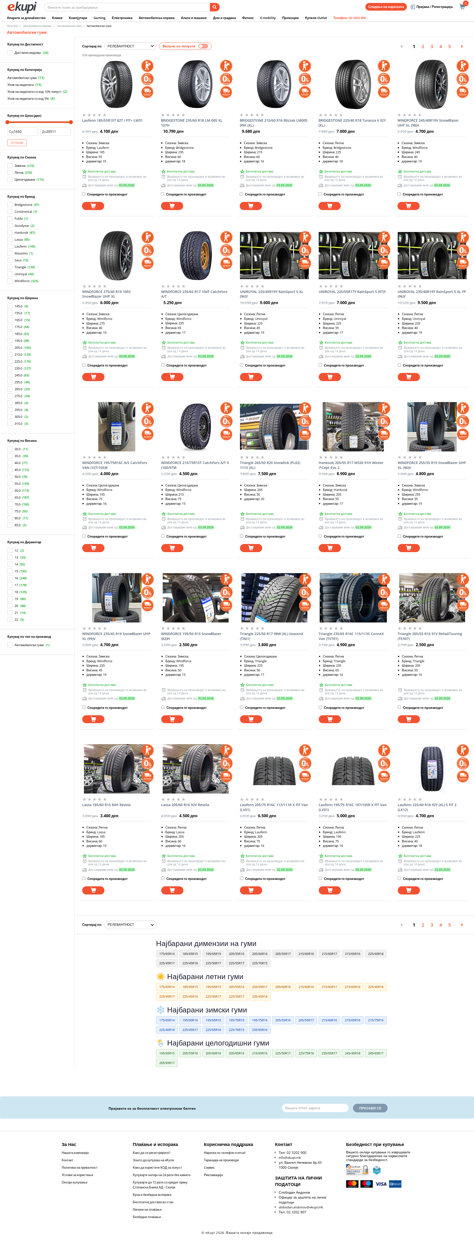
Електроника (122, 18)
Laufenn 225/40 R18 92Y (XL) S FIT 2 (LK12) (427, 807)
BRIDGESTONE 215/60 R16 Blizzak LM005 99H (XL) (273, 123)
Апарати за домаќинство (26, 18)
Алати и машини (194, 18)
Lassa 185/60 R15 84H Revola (106, 804)
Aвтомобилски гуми (69, 26)
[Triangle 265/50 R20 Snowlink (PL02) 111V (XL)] (274, 426)
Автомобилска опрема (157, 18)
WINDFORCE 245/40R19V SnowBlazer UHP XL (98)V (428, 123)
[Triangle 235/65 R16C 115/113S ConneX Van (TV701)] (353, 597)
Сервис (209, 1167)
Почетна (12, 26)
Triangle (20, 267)
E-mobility (268, 18)
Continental (23, 211)
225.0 (18, 361)
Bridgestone (23, 204)
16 (16, 578)
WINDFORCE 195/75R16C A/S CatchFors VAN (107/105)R (114, 465)
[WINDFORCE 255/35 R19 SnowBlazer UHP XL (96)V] (432, 426)
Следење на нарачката (386, 6)
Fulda (19, 218)
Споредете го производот (106, 194)
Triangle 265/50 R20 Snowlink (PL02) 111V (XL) (270, 465)
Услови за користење (77, 1175)
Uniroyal (21, 274)
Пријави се (370, 1108)
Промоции (290, 18)
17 (16, 585)
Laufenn (21, 246)
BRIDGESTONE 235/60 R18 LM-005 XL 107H (191, 123)
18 (16, 592)
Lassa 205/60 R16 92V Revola (185, 804)
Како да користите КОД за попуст (157, 1167)
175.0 (18, 327)
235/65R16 (259, 1029)
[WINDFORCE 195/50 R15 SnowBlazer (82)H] (196, 597)
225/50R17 (213, 963)
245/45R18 (352, 1053)
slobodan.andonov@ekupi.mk (301, 1207)
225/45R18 (190, 963)
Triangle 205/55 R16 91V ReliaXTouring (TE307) (430, 636)
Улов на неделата (20, 84)
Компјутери (78, 18)
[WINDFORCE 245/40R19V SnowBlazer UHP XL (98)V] (432, 84)
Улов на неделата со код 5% (28, 98)
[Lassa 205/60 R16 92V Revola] (196, 769)
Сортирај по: (92, 46)
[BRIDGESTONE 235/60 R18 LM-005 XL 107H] (195, 84)
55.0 (17, 483)
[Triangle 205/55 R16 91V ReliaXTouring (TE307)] (432, 597)
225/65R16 (213, 1029)
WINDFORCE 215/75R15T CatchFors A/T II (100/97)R (195, 465)
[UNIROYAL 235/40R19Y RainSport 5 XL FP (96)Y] (432, 255)
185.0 (18, 333)
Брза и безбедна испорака (152, 1194)
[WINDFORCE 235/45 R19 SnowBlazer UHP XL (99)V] (117, 597)
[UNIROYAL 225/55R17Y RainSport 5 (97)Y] (353, 255)
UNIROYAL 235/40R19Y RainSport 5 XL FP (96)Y (432, 294)
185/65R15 (190, 953)
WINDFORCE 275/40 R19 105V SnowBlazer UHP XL (106, 294)
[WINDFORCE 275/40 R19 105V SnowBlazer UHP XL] (117, 255)
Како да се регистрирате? (151, 1152)
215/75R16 (375, 1020)
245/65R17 (375, 1053)
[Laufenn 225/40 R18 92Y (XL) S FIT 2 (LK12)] (432, 769)
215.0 (18, 354)
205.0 (18, 347)
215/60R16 (306, 953)
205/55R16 (236, 953)
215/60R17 (329, 953)
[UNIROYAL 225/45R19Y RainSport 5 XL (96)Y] (274, 255)
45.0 (17, 469)
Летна (19, 172)
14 (16, 564)
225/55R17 (236, 963)
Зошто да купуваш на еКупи (153, 1160)
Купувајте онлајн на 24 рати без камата (161, 1175)
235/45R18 (259, 996)
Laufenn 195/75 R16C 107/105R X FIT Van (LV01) (353, 807)
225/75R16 (306, 1053)
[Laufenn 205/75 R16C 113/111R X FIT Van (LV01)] (274, 769)
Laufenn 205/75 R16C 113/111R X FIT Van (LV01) (274, 807)
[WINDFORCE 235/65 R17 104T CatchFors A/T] (196, 255)
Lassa (19, 239)
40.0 (17, 463)
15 (16, 571)
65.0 (17, 497)
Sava (18, 260)
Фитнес (248, 18)
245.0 (18, 375)
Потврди (17, 142)
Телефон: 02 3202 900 (349, 18)
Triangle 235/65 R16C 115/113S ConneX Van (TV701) (351, 636)
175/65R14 (167, 953)
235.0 (18, 368)
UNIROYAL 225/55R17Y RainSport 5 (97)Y (352, 291)
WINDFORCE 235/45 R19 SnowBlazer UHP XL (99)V (116, 636)
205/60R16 (259, 953)
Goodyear (22, 225)
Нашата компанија (75, 1152)
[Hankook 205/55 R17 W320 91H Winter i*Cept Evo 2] (353, 426)
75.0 (17, 511)
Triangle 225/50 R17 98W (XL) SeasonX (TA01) (271, 636)
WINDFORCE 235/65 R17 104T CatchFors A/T (194, 294)
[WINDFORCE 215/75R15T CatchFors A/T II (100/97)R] (196, 426)
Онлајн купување (74, 1182)
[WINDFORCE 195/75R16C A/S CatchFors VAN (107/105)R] (117, 426)
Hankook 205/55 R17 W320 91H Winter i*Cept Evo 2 (351, 465)
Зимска (20, 165)
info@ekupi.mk (290, 1157)
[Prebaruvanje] (215, 7)
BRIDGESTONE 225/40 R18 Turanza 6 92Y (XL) (352, 123)
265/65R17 (167, 1063)
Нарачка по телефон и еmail (224, 1152)
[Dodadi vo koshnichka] (93, 206)
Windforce (22, 281)
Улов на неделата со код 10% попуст (34, 91)
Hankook (21, 232)
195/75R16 (259, 1020)
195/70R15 (236, 1020)
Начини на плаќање (147, 1209)
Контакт (67, 1160)
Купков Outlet (316, 18)
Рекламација (213, 1175)
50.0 (17, 476)
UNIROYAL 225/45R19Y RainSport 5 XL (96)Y (271, 294)
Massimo (21, 253)
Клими (57, 18)
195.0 (18, 340)
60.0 (17, 490)
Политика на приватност (80, 1167)
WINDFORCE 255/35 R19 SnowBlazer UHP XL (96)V (432, 465)
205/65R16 (236, 1053)
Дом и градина (224, 18)
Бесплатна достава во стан (153, 1202)
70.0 (17, 504)
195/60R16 (190, 1020)
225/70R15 (259, 963)
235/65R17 (329, 1053)
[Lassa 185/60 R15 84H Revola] (117, 769)
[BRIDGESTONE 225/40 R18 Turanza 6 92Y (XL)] (353, 84)
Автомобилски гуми (22, 78)
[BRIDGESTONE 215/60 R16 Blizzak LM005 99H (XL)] (274, 84)
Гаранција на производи (221, 1160)
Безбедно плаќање (147, 1217)
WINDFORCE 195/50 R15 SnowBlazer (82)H (191, 636)
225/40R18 (375, 953)
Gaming (99, 18)
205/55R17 (283, 953)
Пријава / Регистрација (434, 6)
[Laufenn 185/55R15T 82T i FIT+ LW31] (116, 84)
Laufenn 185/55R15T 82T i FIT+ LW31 (112, 120)
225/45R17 (167, 963)
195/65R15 (213, 953)
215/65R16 (352, 953)
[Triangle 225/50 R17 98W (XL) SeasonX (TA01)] (274, 597)
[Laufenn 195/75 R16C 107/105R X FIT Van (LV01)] (353, 769)
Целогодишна (25, 179)
